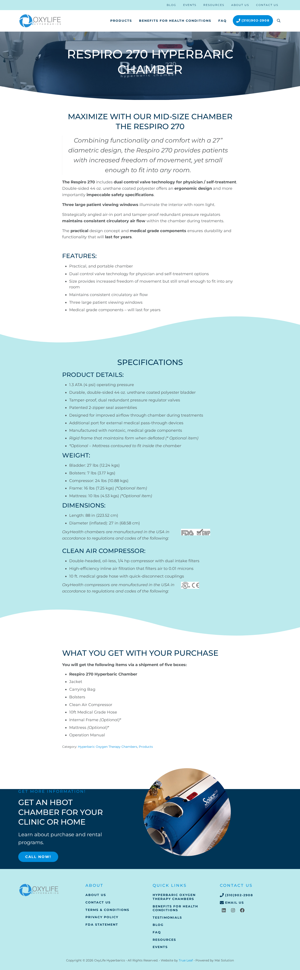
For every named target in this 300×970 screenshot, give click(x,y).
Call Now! (38, 857)
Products (146, 747)
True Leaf (186, 960)
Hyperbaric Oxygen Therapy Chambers (107, 747)
